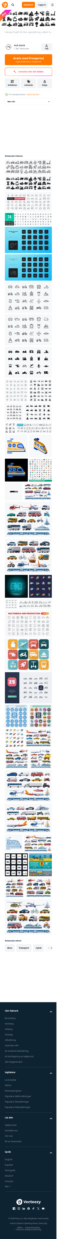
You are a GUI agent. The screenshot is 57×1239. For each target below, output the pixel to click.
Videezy (9, 1213)
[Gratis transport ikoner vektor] (28, 750)
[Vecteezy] (5, 5)
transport (24, 1132)
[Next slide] (45, 1132)
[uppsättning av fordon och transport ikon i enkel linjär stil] (35, 675)
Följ (46, 48)
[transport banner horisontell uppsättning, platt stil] (16, 1048)
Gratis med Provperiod (28, 59)
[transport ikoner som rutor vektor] (16, 1024)
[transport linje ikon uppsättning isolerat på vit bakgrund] (28, 296)
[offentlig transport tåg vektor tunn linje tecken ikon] (16, 469)
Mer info (11, 101)
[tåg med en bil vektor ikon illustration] (38, 539)
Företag (9, 1218)
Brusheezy (10, 1202)
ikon (9, 1132)
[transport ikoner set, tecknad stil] (38, 833)
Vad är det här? (33, 94)
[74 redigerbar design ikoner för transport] (28, 218)
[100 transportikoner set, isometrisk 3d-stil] (16, 541)
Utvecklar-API (11, 1229)
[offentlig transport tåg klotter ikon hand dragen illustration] (14, 984)
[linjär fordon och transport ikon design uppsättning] (28, 783)
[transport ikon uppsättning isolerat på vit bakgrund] (28, 361)
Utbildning (10, 1224)
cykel (38, 1132)
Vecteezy (9, 1207)
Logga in (42, 4)
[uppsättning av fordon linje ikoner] (38, 432)
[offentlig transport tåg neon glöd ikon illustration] (16, 517)
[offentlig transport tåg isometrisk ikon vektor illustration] (16, 493)
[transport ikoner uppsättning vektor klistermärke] (16, 681)
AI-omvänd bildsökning (17, 1235)
